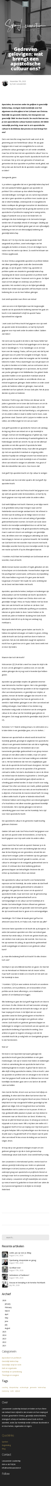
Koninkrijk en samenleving (12, 1371)
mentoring (5, 1391)
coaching (5, 1387)
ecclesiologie (24, 1387)
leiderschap (42, 1387)
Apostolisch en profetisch (11, 1358)
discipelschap (13, 1387)
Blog (3, 1448)
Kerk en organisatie (9, 1368)
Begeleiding (6, 1445)
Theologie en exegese (10, 1375)
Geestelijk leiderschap (10, 1361)
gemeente (33, 1387)
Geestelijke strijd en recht (11, 1365)
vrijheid (17, 1391)
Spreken (5, 1442)
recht (12, 1391)
